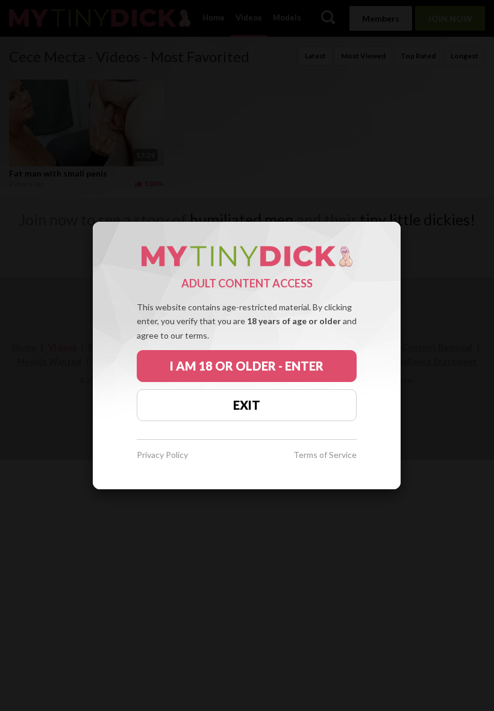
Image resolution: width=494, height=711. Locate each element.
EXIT (246, 405)
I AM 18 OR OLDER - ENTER (247, 366)
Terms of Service (325, 455)
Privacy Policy (162, 455)
